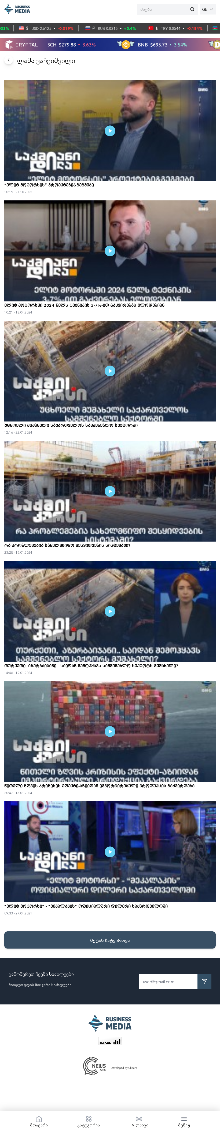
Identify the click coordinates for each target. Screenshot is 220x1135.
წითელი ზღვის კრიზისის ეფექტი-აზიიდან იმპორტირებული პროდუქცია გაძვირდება (99, 786)
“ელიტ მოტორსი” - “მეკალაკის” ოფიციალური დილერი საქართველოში (86, 907)
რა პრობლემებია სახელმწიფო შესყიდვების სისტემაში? (67, 546)
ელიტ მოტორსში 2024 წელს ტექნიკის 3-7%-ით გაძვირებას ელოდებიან (84, 306)
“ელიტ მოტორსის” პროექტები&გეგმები (49, 185)
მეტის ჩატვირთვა (110, 940)
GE (204, 9)
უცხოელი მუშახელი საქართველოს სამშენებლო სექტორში (71, 426)
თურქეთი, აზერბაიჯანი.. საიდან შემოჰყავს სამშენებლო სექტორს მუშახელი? (91, 666)
